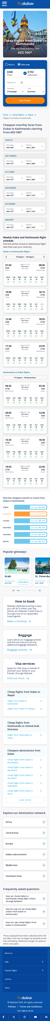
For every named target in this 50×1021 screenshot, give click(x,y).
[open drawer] (4, 3)
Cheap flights (18, 115)
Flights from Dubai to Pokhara (21, 708)
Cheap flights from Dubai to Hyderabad (20, 784)
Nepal (30, 115)
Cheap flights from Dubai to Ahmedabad (20, 761)
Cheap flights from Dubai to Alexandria (20, 769)
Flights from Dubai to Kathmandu (17, 702)
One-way (25, 64)
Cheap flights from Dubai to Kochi (20, 792)
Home (5, 115)
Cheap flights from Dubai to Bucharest (20, 776)
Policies (12, 1006)
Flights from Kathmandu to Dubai (19, 736)
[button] (25, 822)
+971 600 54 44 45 (25, 1011)
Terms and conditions (30, 1006)
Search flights (25, 100)
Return (11, 64)
